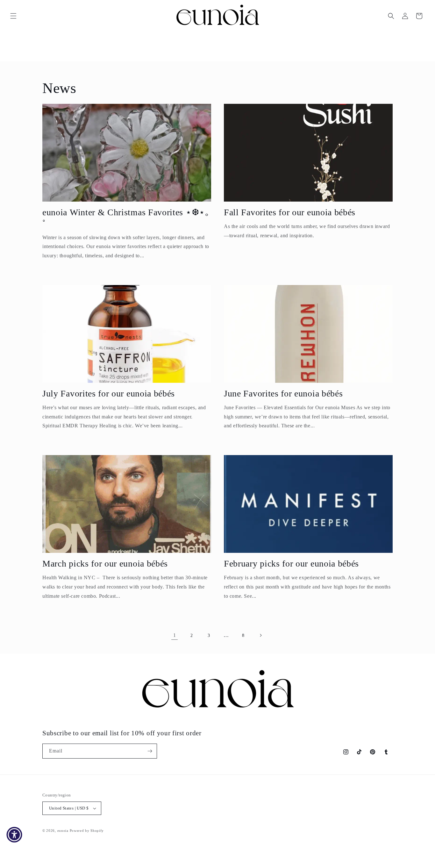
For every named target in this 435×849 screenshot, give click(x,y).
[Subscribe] (150, 751)
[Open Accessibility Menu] (14, 835)
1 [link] (174, 635)
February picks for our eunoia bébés (291, 563)
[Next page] (260, 635)
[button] (13, 16)
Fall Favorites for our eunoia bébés (289, 212)
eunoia (62, 830)
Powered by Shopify (87, 830)
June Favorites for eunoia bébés (283, 393)
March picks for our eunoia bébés (105, 563)
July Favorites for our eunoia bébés (108, 393)
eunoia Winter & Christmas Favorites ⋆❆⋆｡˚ (126, 217)
